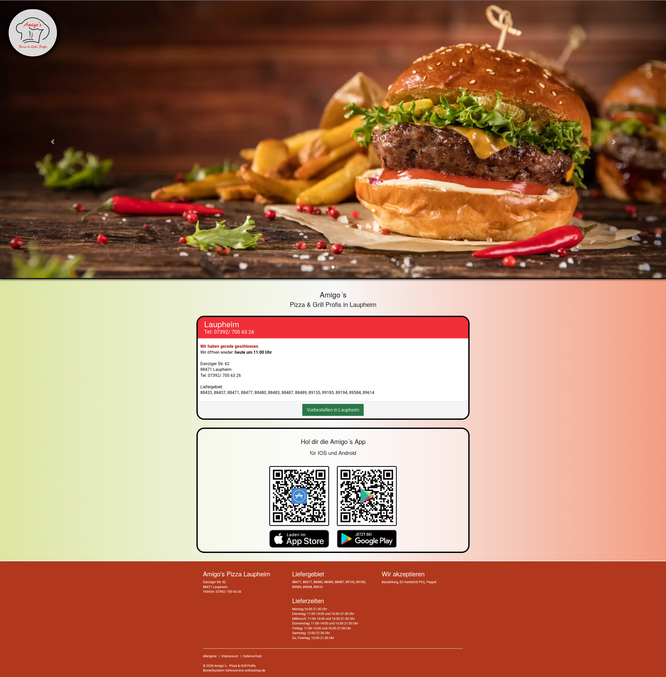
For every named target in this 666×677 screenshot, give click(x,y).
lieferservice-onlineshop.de (245, 670)
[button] (50, 139)
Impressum (229, 656)
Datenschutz (252, 656)
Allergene (210, 656)
